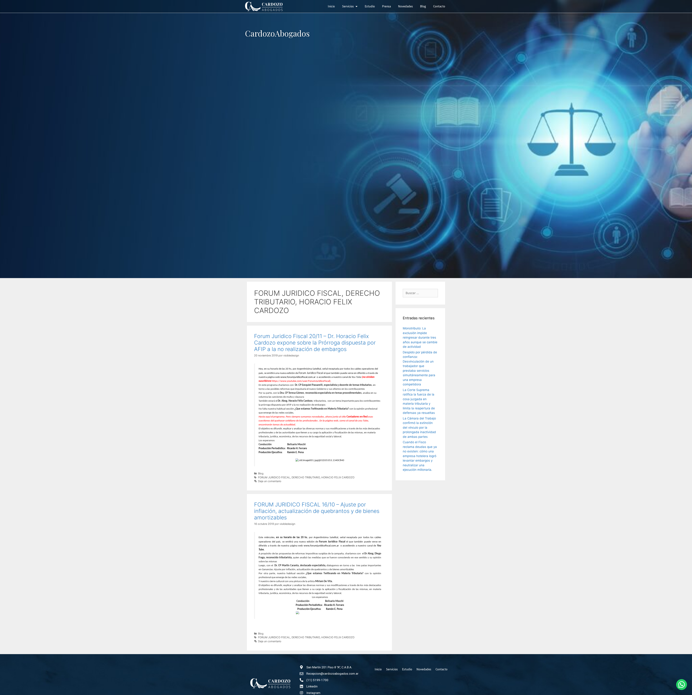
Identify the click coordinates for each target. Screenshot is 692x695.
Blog (423, 6)
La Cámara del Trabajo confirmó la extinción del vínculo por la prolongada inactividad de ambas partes (419, 428)
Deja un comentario (269, 481)
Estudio (370, 6)
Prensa (386, 6)
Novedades (405, 6)
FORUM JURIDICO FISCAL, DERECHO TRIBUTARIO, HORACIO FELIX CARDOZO (306, 477)
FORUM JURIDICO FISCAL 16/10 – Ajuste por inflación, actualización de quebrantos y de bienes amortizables (316, 511)
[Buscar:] (420, 293)
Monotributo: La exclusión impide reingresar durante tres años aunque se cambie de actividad (420, 337)
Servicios (348, 6)
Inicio (331, 6)
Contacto (439, 6)
